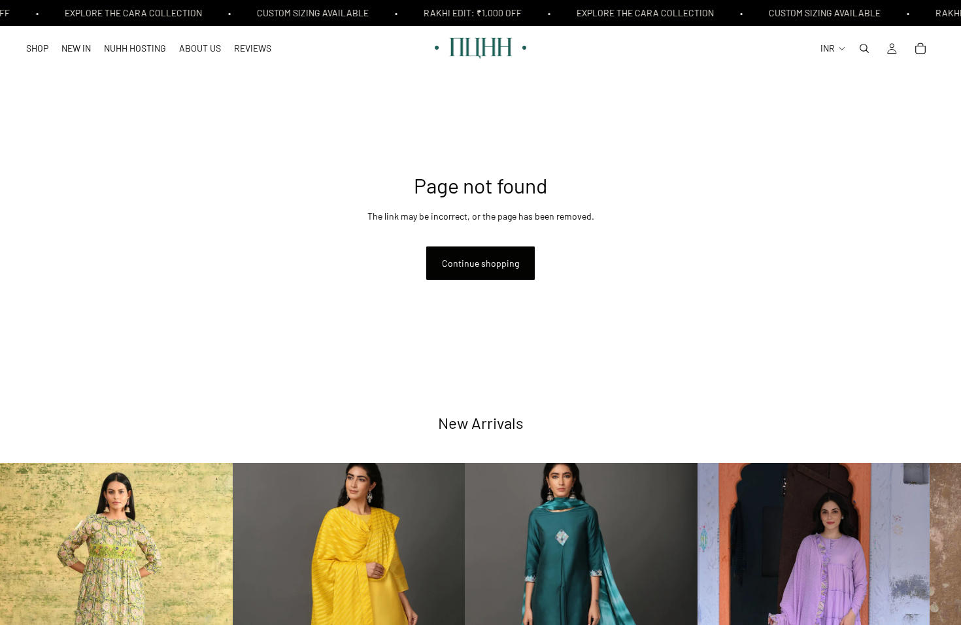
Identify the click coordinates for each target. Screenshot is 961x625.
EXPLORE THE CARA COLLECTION (130, 12)
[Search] (864, 48)
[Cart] (920, 48)
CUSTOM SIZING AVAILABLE (309, 12)
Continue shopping (480, 263)
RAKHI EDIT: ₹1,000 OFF (469, 12)
